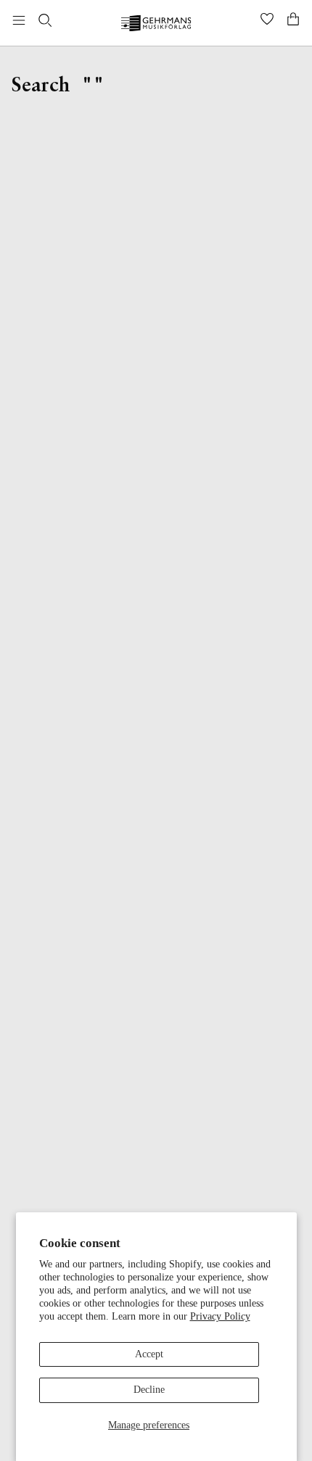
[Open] (19, 20)
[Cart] (293, 20)
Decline (149, 1389)
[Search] (45, 20)
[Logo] (156, 25)
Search (41, 86)
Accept (149, 1354)
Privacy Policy (220, 1316)
